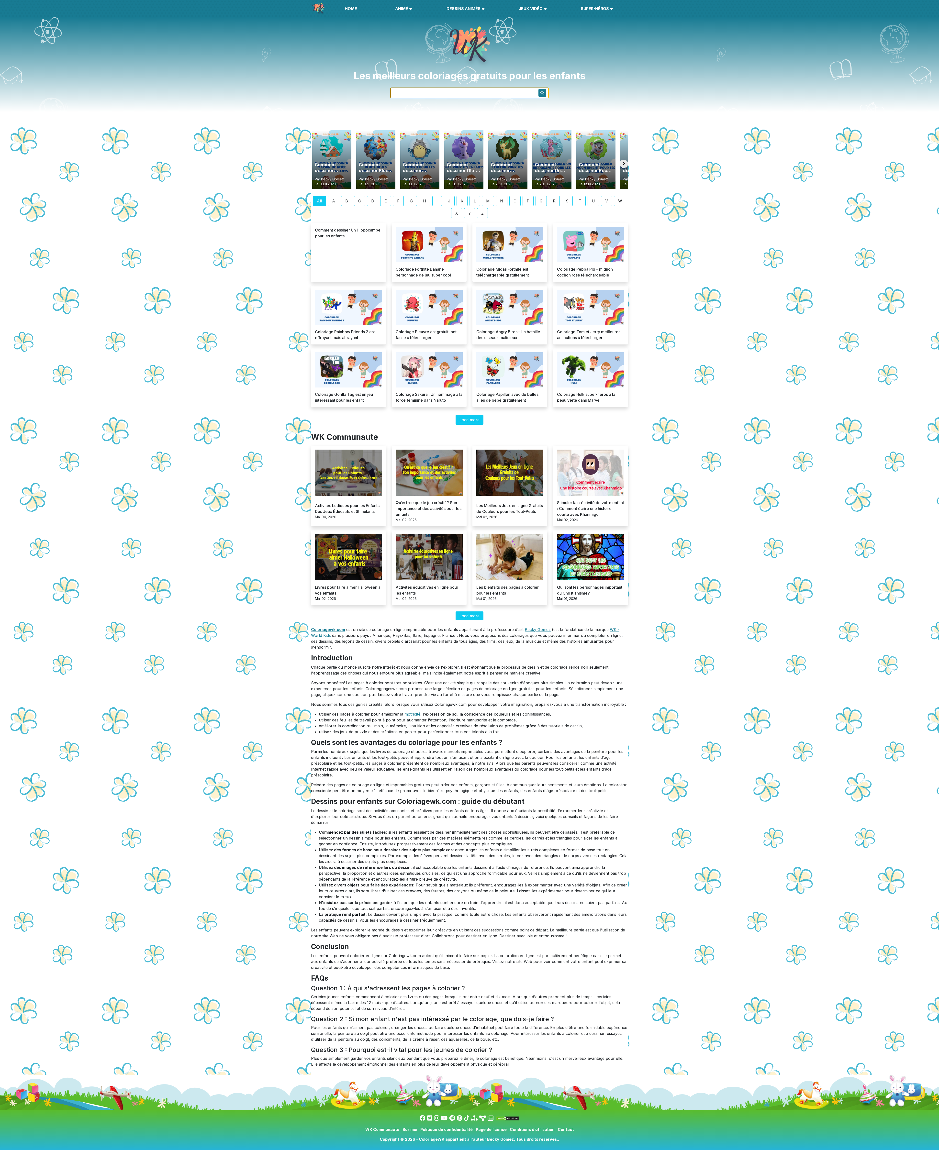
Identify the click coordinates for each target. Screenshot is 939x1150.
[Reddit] (452, 1118)
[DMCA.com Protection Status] (507, 1118)
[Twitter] (429, 1118)
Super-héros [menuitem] (595, 8)
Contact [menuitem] (566, 1129)
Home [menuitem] (351, 8)
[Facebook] (422, 1118)
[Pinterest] (459, 1118)
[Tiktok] (466, 1118)
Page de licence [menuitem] (491, 1129)
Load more (469, 419)
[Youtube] (444, 1118)
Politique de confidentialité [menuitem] (446, 1129)
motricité (412, 714)
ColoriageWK (431, 1139)
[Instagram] (436, 1118)
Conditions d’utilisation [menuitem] (532, 1129)
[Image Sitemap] (482, 1118)
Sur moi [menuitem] (409, 1129)
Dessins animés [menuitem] (464, 8)
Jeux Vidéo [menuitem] (531, 8)
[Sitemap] (474, 1118)
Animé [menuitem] (401, 8)
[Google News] (490, 1118)
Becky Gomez (538, 629)
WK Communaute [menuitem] (382, 1129)
